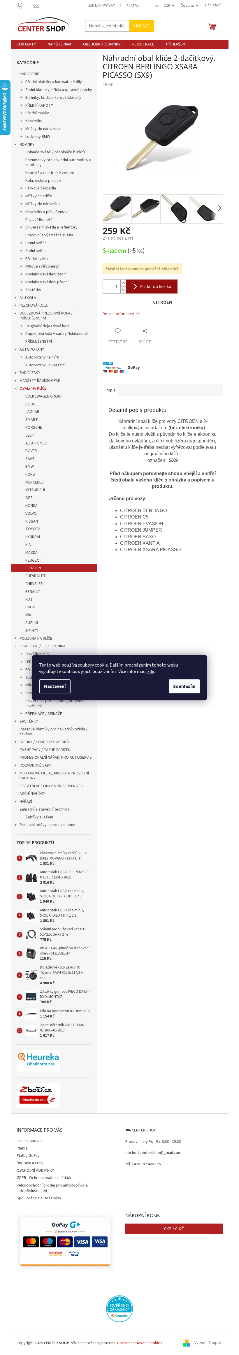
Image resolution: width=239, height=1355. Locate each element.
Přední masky (37, 113)
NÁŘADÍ (26, 801)
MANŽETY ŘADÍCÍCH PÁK (40, 381)
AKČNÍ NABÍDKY (32, 794)
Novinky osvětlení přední (46, 282)
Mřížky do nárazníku (42, 129)
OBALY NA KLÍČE (33, 388)
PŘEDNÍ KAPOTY (39, 105)
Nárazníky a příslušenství (46, 212)
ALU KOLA (28, 298)
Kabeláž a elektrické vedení (49, 173)
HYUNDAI (32, 537)
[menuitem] (26, 44)
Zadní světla (36, 251)
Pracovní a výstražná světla (49, 235)
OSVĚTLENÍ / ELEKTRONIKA (43, 646)
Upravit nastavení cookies (139, 1343)
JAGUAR (32, 412)
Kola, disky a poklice (43, 181)
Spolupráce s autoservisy (39, 1198)
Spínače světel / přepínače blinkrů (55, 152)
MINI (28, 615)
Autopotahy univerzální (45, 365)
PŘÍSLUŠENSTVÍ (38, 342)
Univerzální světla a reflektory (51, 227)
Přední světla (36, 259)
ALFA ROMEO (36, 443)
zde (150, 671)
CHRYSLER (34, 584)
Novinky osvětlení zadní (45, 274)
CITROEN (33, 568)
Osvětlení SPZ (37, 654)
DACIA (30, 607)
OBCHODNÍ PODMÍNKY (35, 1170)
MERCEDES (34, 482)
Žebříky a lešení (39, 817)
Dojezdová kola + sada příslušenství (56, 334)
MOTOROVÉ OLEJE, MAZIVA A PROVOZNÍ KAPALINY (54, 775)
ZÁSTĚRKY (29, 721)
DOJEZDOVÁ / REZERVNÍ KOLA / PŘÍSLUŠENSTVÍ (46, 315)
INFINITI (31, 631)
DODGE (31, 404)
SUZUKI (31, 623)
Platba (132, 5)
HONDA (31, 506)
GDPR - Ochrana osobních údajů (44, 1178)
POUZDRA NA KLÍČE (36, 639)
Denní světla (36, 243)
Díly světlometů (38, 220)
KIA (28, 545)
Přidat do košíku (155, 286)
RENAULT (33, 592)
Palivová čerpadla (40, 188)
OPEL (29, 498)
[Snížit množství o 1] (123, 290)
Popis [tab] (110, 390)
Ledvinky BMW (37, 137)
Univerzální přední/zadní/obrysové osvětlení (55, 703)
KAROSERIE (29, 74)
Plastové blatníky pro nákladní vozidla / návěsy (53, 731)
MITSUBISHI (35, 490)
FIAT (29, 599)
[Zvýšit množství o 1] (123, 283)
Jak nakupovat (101, 5)
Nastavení (55, 686)
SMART (31, 420)
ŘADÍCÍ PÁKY (30, 373)
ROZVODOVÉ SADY (35, 765)
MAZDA (31, 553)
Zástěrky (33, 290)
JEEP (29, 435)
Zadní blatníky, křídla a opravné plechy (58, 90)
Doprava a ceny (30, 1163)
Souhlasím (184, 686)
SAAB (30, 459)
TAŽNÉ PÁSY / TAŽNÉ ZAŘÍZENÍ (45, 750)
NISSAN (31, 521)
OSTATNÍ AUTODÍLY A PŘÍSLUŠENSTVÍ (51, 786)
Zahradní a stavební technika (44, 809)
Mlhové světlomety (42, 266)
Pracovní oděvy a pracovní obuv (47, 825)
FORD (30, 474)
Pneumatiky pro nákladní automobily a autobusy (58, 162)
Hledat (141, 26)
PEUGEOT (33, 560)
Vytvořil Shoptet (208, 1343)
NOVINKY (27, 144)
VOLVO (31, 513)
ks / (174, 1228)
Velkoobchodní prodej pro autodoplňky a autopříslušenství (52, 1188)
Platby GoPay (28, 1156)
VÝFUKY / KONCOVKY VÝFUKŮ (44, 742)
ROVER (31, 451)
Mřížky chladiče (38, 196)
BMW (29, 467)
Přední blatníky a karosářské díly (53, 82)
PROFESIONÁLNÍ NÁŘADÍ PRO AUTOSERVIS (56, 757)
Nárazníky (33, 121)
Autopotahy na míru (42, 357)
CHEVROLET (35, 576)
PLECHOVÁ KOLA (34, 305)
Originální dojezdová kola (47, 326)
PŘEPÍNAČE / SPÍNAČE (43, 714)
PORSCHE (33, 427)
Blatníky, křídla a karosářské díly (53, 98)
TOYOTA (33, 529)
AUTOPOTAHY (32, 349)
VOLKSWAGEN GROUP (44, 396)
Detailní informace (118, 314)
